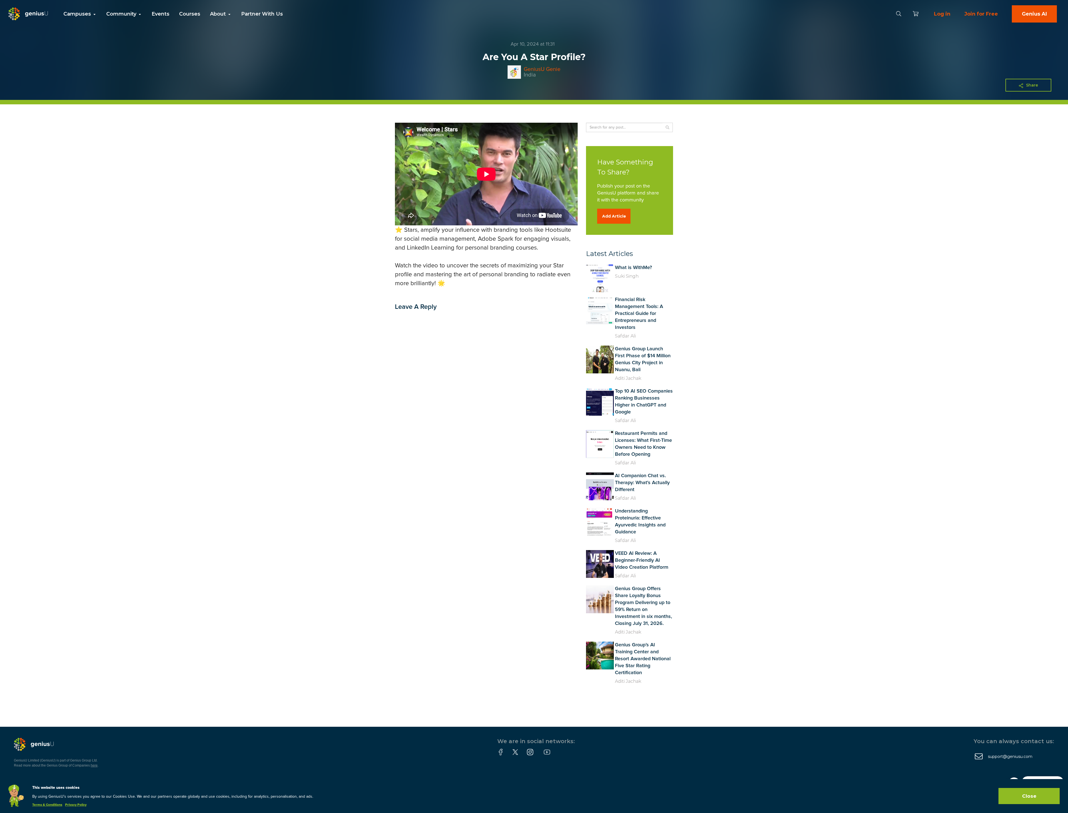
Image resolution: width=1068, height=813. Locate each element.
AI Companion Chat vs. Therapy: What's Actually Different (642, 482)
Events (160, 14)
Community (122, 14)
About (218, 14)
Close (1029, 796)
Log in (942, 14)
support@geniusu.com (1010, 756)
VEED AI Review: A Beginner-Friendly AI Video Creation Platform (641, 560)
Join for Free (981, 14)
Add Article (614, 216)
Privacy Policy (75, 805)
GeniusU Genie (542, 69)
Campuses (77, 14)
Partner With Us (262, 14)
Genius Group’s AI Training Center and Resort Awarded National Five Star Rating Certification (643, 658)
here (94, 765)
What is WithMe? (633, 267)
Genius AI (1034, 14)
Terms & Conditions (47, 805)
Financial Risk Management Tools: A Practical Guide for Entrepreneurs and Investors (639, 313)
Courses (189, 14)
